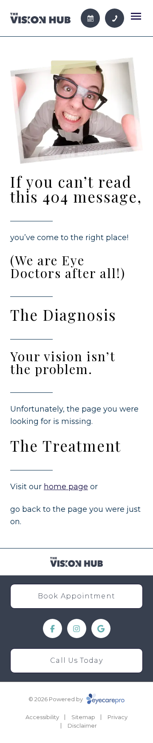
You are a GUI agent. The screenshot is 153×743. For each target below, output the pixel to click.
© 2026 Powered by (56, 699)
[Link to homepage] (40, 18)
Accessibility (42, 717)
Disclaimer (82, 725)
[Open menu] (136, 16)
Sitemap (83, 717)
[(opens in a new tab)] (52, 628)
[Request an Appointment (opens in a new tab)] (90, 18)
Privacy (118, 717)
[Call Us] (114, 18)
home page (66, 486)
